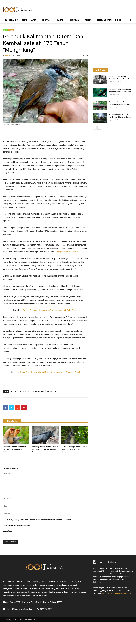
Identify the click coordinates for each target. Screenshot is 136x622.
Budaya (46, 20)
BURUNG (14, 392)
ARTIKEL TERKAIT (12, 421)
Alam (33, 20)
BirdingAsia (60, 252)
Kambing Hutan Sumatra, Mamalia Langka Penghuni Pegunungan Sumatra (45, 449)
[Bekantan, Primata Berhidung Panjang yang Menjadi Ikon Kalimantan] (16, 435)
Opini (24, 20)
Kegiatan (74, 20)
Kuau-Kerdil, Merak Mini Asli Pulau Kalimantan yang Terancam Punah (50, 372)
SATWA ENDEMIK (38, 392)
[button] (130, 20)
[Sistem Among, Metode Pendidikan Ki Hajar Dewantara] (100, 79)
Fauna (11, 30)
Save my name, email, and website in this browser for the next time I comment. (39, 520)
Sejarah (59, 20)
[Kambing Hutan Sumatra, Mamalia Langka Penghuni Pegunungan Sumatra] (45, 435)
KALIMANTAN (24, 392)
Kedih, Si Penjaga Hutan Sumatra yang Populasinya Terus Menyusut (74, 449)
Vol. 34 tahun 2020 (73, 252)
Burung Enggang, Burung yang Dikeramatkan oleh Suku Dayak (50, 310)
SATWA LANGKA (53, 392)
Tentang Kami (104, 20)
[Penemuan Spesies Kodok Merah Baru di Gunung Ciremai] (100, 118)
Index (118, 20)
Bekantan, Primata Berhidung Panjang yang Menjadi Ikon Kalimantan (14, 449)
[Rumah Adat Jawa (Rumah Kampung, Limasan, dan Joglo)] (100, 105)
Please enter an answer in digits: (16, 525)
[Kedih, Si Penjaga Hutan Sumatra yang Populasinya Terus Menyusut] (74, 435)
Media (88, 20)
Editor (7, 55)
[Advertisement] (85, 10)
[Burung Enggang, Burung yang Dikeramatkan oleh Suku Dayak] (100, 92)
